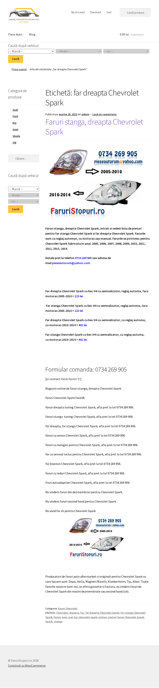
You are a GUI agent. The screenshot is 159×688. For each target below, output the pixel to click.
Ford (15, 116)
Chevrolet (62, 612)
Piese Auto (15, 34)
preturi (103, 617)
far (82, 612)
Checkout (95, 12)
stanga (58, 621)
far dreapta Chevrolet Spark (102, 612)
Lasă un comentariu (104, 114)
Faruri (57, 617)
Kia (14, 123)
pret (64, 617)
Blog (32, 34)
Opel (15, 129)
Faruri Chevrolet (67, 608)
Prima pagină (19, 69)
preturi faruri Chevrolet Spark (126, 617)
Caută (15, 59)
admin (85, 114)
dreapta (74, 612)
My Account (78, 12)
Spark (48, 621)
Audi (15, 110)
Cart (108, 12)
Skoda (16, 136)
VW (14, 142)
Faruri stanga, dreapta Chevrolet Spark (94, 127)
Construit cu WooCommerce (27, 665)
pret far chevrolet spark (82, 617)
